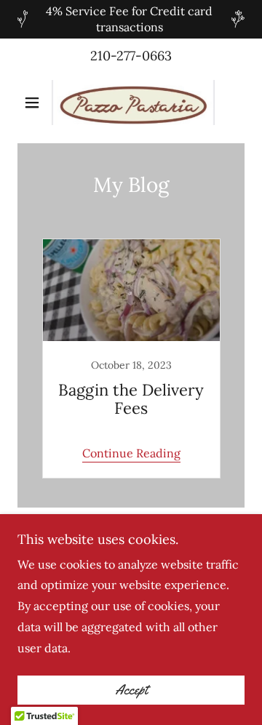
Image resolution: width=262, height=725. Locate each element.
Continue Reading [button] (131, 453)
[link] (131, 102)
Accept (131, 690)
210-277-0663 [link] (131, 55)
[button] (34, 102)
